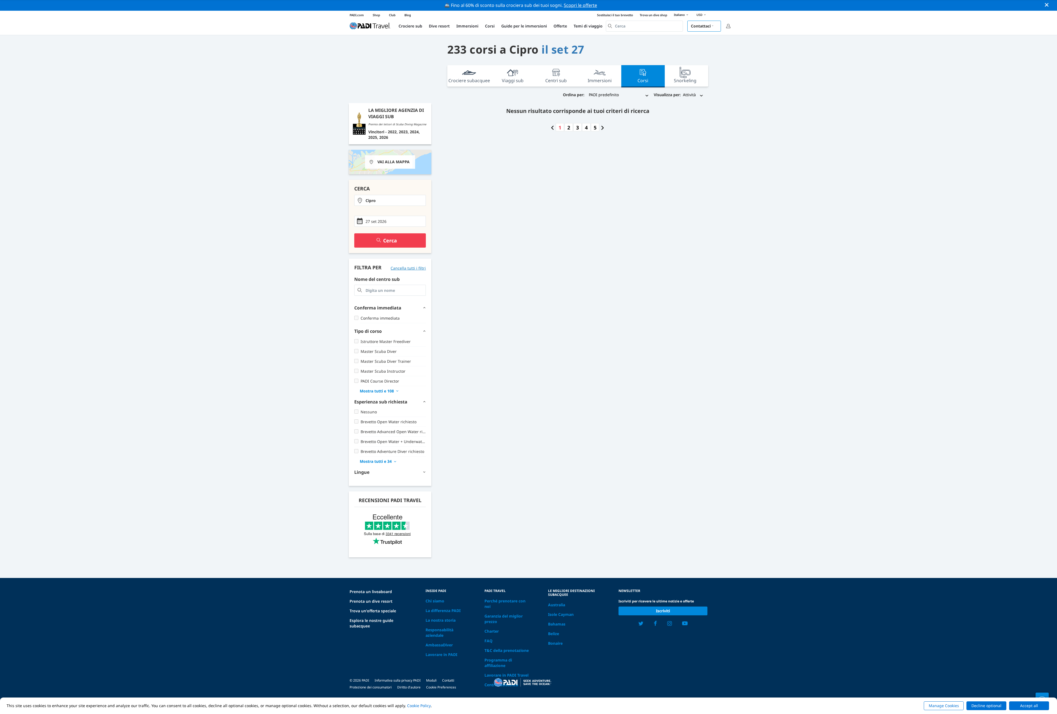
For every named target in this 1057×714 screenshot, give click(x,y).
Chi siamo (435, 601)
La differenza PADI (443, 610)
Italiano (679, 15)
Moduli (431, 680)
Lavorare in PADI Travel (506, 675)
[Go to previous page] (552, 127)
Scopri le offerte (580, 5)
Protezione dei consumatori (371, 687)
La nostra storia (441, 620)
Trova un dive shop (653, 15)
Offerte (560, 26)
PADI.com (357, 15)
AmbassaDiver (439, 644)
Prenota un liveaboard (371, 591)
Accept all (1029, 705)
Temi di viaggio (588, 26)
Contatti (448, 680)
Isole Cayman (561, 614)
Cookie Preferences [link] (441, 687)
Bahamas (556, 624)
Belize (553, 633)
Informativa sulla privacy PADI (398, 680)
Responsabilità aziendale (439, 632)
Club (392, 15)
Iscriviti (663, 610)
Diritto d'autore (409, 687)
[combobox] (644, 26)
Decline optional (986, 705)
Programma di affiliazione (498, 662)
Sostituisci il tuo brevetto (615, 15)
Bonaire (555, 643)
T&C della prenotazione (506, 650)
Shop (376, 15)
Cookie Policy (419, 705)
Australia (556, 604)
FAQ (488, 640)
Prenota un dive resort (371, 601)
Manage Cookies (944, 705)
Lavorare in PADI (441, 654)
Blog (407, 15)
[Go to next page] (602, 127)
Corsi (490, 26)
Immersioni (467, 26)
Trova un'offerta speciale (373, 610)
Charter (491, 631)
